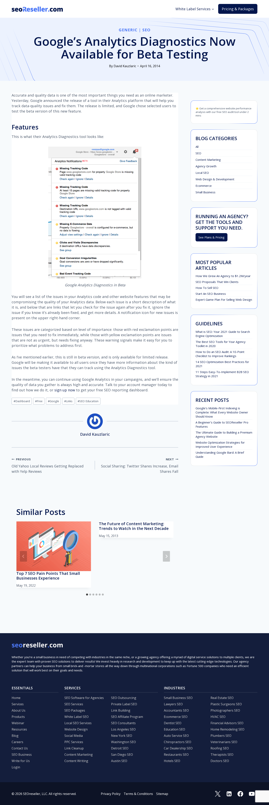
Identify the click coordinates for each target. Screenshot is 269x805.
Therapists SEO (222, 754)
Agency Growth (206, 166)
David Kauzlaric (125, 66)
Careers (17, 742)
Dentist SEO (172, 723)
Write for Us (21, 761)
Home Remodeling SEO (227, 729)
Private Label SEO (124, 704)
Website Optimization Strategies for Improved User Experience (220, 444)
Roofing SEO (220, 748)
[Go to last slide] (23, 556)
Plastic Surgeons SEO (226, 704)
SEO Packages (74, 710)
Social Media (73, 735)
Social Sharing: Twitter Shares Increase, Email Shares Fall (139, 465)
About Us (18, 710)
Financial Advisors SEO (227, 723)
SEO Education (88, 401)
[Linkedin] (229, 793)
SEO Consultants (123, 723)
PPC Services (73, 742)
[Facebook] (240, 793)
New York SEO (121, 735)
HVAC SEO (218, 717)
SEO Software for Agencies (84, 698)
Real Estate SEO (222, 698)
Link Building (120, 710)
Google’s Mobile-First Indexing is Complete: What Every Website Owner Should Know (222, 412)
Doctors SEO (220, 761)
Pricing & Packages (238, 9)
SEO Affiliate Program (127, 717)
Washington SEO (123, 742)
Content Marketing (208, 160)
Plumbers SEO (221, 735)
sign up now (64, 390)
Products (18, 717)
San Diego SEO (122, 754)
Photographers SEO (225, 710)
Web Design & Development (215, 179)
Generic (128, 30)
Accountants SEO (176, 710)
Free (39, 401)
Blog (15, 735)
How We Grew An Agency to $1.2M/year (223, 276)
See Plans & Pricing (211, 237)
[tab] (87, 595)
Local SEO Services (78, 723)
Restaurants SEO (176, 754)
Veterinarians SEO (224, 742)
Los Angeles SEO (123, 729)
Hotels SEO (172, 761)
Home (16, 698)
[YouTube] (251, 793)
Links (68, 401)
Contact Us (20, 748)
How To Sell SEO (207, 288)
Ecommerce (204, 186)
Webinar (18, 723)
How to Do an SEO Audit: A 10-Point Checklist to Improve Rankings (220, 354)
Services (18, 704)
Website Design (76, 729)
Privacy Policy (111, 794)
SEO (146, 30)
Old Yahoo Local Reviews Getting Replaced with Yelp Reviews (47, 465)
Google (53, 401)
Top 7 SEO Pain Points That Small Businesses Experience (48, 576)
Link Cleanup (74, 748)
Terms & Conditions (138, 794)
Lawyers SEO (173, 704)
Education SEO (174, 729)
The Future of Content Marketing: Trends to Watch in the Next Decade (134, 526)
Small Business (205, 192)
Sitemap (162, 794)
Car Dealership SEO (178, 748)
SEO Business (22, 754)
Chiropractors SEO (177, 742)
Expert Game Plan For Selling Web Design (224, 300)
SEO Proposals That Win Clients (217, 282)
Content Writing (76, 761)
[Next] (166, 556)
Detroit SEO (119, 748)
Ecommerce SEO (175, 717)
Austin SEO (119, 761)
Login (16, 767)
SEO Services (73, 704)
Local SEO (202, 173)
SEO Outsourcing (123, 698)
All (197, 147)
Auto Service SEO (176, 735)
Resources (19, 729)
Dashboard (22, 401)
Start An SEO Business (211, 294)
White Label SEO (76, 717)
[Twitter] (218, 793)
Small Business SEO (178, 698)
